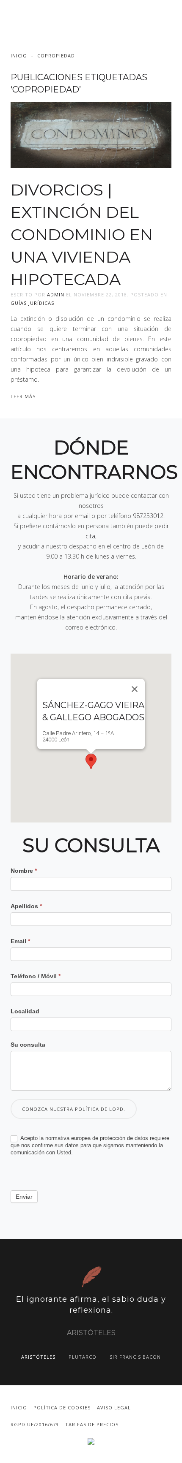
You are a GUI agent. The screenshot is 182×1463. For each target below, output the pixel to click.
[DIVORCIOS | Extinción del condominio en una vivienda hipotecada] (91, 134)
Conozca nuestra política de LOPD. (73, 1109)
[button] (91, 761)
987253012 (148, 516)
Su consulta (28, 1044)
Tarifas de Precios (92, 1424)
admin (55, 294)
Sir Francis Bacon (135, 1357)
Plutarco (83, 1357)
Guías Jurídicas (32, 303)
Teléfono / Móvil (36, 976)
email (82, 516)
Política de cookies (62, 1407)
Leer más (23, 396)
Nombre (24, 870)
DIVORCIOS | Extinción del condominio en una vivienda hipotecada (82, 234)
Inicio (19, 55)
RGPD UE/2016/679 (35, 1424)
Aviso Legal (114, 1407)
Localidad (25, 1011)
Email (20, 941)
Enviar (24, 1196)
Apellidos (26, 906)
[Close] (134, 689)
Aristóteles (38, 1357)
